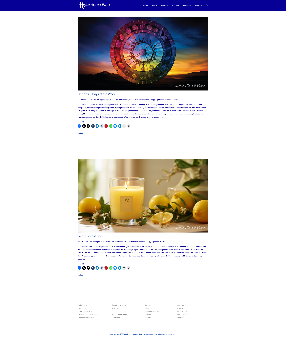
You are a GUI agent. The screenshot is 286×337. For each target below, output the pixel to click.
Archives (180, 305)
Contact (148, 305)
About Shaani (117, 311)
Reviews (148, 318)
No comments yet (123, 100)
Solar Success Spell (90, 236)
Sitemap (180, 318)
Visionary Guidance (171, 100)
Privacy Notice (182, 314)
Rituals (162, 242)
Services (82, 308)
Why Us (115, 308)
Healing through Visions (105, 100)
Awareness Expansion (141, 100)
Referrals (148, 314)
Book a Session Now (119, 305)
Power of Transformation (89, 314)
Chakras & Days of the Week (96, 94)
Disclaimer (181, 308)
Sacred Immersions (86, 318)
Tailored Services (86, 311)
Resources (116, 318)
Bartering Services (152, 311)
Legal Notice (182, 311)
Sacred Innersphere (119, 314)
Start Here (83, 305)
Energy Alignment (157, 100)
